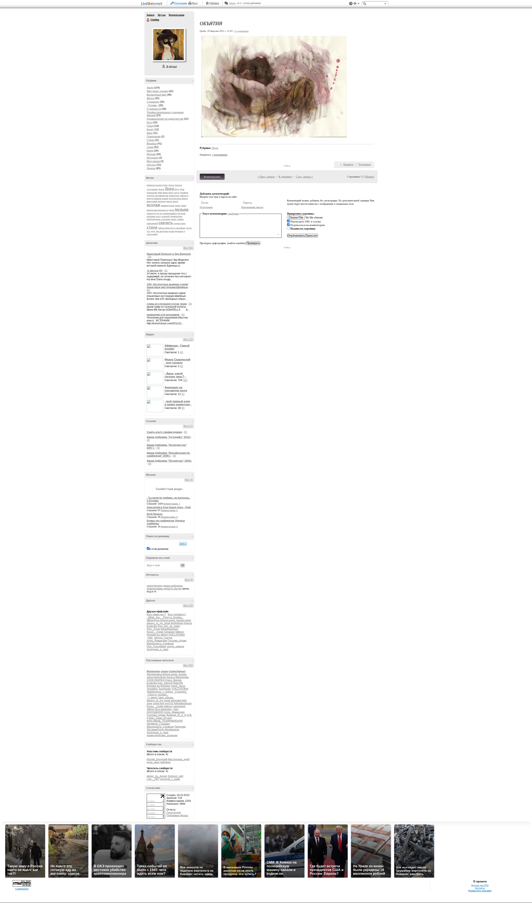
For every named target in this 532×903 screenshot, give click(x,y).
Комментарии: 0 (169, 510)
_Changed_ (180, 691)
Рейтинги (214, 3)
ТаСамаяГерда (155, 729)
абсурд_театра (163, 637)
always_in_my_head (158, 623)
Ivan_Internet (165, 683)
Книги (150, 150)
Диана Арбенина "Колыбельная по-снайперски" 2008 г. (168, 454)
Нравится (348, 164)
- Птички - (152, 105)
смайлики (233, 213)
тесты (189, 228)
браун (161, 189)
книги (175, 201)
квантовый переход (156, 201)
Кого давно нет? (156, 614)
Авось (232, 3)
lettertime (165, 762)
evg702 (169, 703)
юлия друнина (176, 231)
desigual (151, 185)
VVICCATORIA (176, 634)
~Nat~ (150, 637)
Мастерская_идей (179, 759)
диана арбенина (173, 585)
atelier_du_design (157, 776)
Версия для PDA (480, 885)
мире (171, 210)
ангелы (159, 185)
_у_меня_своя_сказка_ (160, 697)
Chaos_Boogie (173, 680)
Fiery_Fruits (153, 629)
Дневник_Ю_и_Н (176, 715)
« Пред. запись (266, 176)
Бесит (150, 129)
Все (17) (188, 426)
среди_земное (175, 646)
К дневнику (285, 176)
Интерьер (152, 157)
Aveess (188, 623)
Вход (195, 3)
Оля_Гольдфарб (156, 646)
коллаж (153, 205)
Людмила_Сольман (158, 723)
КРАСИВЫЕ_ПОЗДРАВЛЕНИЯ (165, 720)
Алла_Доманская (157, 640)
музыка (181, 209)
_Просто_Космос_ (172, 617)
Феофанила (172, 729)
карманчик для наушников (163, 314)
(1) (183, 394)
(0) (149, 256)
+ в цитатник (241, 30)
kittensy (180, 631)
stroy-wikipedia (163, 709)
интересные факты (178, 198)
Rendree (165, 686)
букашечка (152, 192)
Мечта (150, 98)
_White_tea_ (154, 617)
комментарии (167, 205)
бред (169, 188)
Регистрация (180, 3)
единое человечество (158, 195)
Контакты (480, 888)
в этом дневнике (159, 549)
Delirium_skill (175, 776)
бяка (160, 192)
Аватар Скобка (168, 44)
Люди (150, 87)
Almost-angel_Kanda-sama (175, 620)
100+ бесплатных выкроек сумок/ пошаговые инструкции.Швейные (167, 286)
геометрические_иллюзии (162, 735)
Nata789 (178, 683)
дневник (184, 192)
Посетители (173, 812)
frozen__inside (155, 631)
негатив (181, 213)
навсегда (151, 213)
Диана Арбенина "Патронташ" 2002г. (169, 460)
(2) (165, 270)
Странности (154, 108)
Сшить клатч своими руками (164, 432)
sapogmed (179, 706)
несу (158, 216)
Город (150, 126)
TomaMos (152, 688)
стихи (150, 147)
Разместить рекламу (479, 890)
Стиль (150, 140)
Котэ (149, 122)
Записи (150, 15)
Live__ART (153, 779)
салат (174, 219)
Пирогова (180, 726)
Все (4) (189, 479)
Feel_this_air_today (169, 626)
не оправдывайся (168, 213)
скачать (166, 223)
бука (182, 189)
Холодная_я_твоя (157, 649)
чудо (153, 231)
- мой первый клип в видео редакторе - (178, 403)
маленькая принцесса (158, 210)
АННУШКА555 (155, 712)
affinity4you (153, 620)
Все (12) (188, 339)
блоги (171, 185)
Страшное (153, 101)
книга (169, 201)
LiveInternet (152, 4)
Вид (356, 4)
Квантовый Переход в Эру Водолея (169, 254)
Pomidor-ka (153, 634)
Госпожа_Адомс (177, 640)
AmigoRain (177, 623)
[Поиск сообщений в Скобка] (183, 544)
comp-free (158, 703)
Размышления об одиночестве (165, 118)
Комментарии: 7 (171, 503)
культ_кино (153, 762)
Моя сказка (153, 161)
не (157, 213)
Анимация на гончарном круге (176, 389)
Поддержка (350, 3)
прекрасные (176, 216)
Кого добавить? (177, 614)
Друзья (162, 15)
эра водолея (162, 231)
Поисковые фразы (177, 815)
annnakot (176, 700)
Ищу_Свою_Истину (160, 718)
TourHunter (164, 688)
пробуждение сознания (158, 219)
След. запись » (304, 176)
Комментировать (212, 176)
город (176, 192)
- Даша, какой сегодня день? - (175, 375)
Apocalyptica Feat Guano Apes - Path (169, 507)
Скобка (148, 20)
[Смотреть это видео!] (156, 350)
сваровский (152, 223)
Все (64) (188, 248)
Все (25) (188, 605)
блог (165, 185)
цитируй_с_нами (170, 779)
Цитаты (151, 164)
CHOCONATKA (155, 680)
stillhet (164, 634)
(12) (185, 380)
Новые (369, 176)
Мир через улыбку (157, 91)
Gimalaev (169, 631)
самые (180, 219)
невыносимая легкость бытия (164, 588)
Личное (151, 168)
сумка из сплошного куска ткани (167, 303)
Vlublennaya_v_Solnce (160, 691)
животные (174, 195)
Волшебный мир (156, 94)
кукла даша (180, 205)
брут (177, 189)
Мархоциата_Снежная (160, 643)
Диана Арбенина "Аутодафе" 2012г (169, 437)
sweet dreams (155, 585)
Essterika (152, 626)
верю (165, 192)
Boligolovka (182, 677)
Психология (154, 136)
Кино (150, 133)
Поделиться (364, 164)
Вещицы (152, 143)
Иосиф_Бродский (157, 759)
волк (171, 192)
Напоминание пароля (252, 207)
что (148, 231)
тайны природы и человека (171, 228)
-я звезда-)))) (154, 270)
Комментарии (176, 15)
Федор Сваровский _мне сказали (177, 361)
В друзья (171, 66)
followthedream (169, 629)
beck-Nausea (155, 514)
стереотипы (179, 223)
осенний (165, 216)
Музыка (151, 154)
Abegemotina (154, 674)
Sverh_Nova (178, 686)
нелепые (151, 216)
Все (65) (188, 665)
